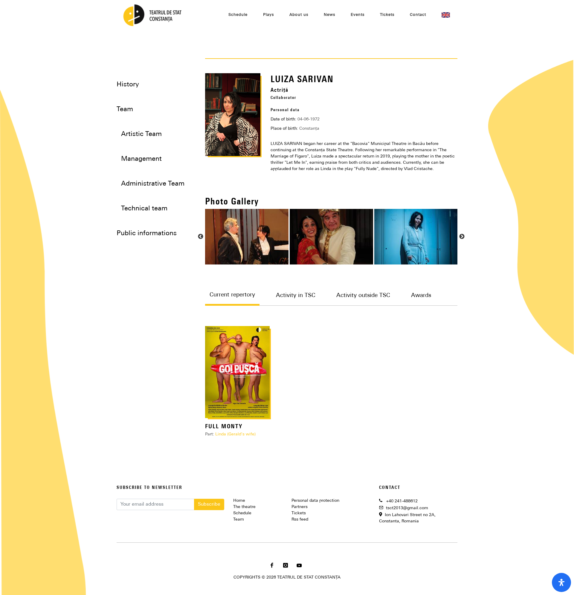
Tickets (298, 513)
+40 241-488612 (402, 501)
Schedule (242, 513)
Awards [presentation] (421, 296)
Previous (201, 237)
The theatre (244, 507)
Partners (299, 507)
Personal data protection (315, 500)
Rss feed (299, 519)
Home (239, 500)
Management (141, 159)
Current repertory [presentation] (232, 295)
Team (238, 519)
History (128, 84)
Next (462, 237)
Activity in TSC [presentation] (295, 296)
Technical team (144, 208)
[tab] (238, 299)
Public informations (147, 233)
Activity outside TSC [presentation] (363, 296)
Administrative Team (152, 184)
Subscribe (209, 504)
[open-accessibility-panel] (561, 582)
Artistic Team (141, 134)
